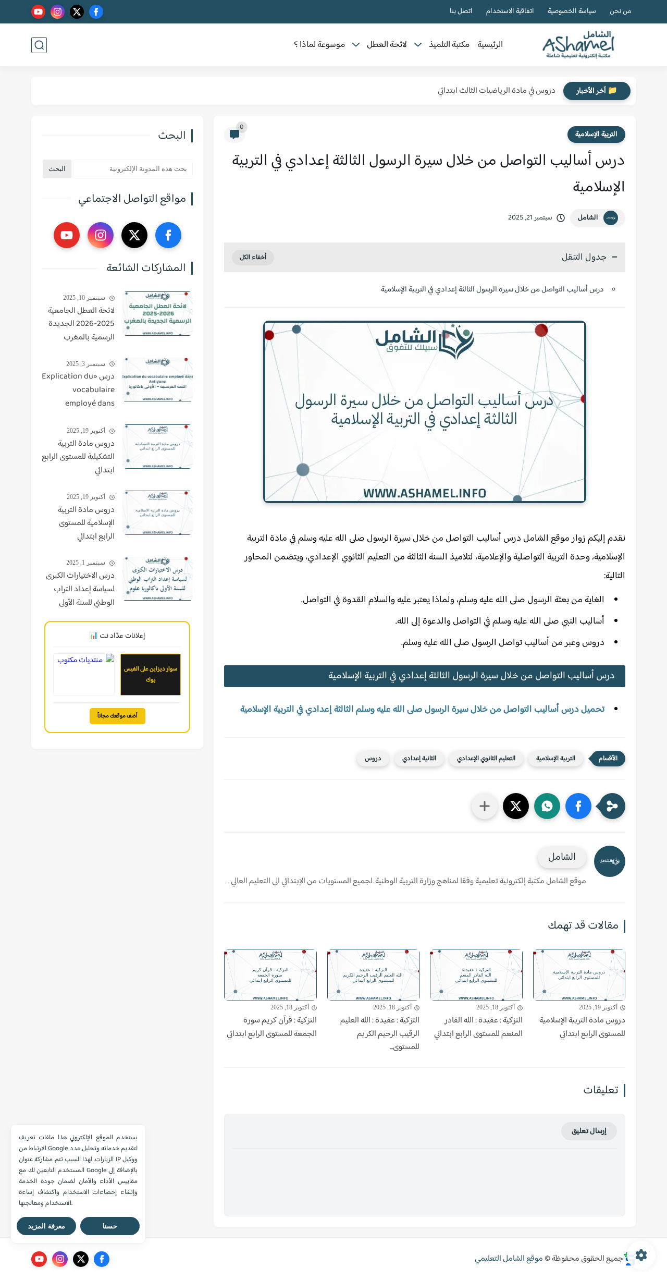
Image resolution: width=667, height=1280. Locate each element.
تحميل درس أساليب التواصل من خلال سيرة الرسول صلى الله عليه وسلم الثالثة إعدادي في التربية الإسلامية (422, 709)
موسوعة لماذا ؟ (319, 45)
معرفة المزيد (46, 1226)
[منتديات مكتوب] (84, 674)
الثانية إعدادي (419, 758)
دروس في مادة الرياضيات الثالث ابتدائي (496, 91)
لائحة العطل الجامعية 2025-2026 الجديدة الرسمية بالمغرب (81, 324)
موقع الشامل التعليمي (509, 1259)
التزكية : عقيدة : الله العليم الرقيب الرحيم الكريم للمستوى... (379, 1034)
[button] (578, 806)
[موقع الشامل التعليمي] (578, 45)
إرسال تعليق (589, 1131)
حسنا (110, 1226)
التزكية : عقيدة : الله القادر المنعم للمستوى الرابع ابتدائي (478, 1027)
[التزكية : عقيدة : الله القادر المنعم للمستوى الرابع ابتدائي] (476, 975)
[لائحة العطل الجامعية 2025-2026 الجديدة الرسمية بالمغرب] (157, 313)
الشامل (588, 218)
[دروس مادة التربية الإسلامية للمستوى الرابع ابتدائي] (579, 975)
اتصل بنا (461, 12)
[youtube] (38, 12)
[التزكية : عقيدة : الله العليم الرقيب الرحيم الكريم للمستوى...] (373, 975)
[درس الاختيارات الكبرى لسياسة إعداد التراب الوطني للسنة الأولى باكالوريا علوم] (157, 579)
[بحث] (39, 45)
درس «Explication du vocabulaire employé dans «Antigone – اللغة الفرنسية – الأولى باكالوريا (78, 391)
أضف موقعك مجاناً (117, 716)
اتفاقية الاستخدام (510, 12)
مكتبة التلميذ (449, 45)
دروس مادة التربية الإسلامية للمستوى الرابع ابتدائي (582, 1027)
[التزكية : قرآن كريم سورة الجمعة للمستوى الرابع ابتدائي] (270, 975)
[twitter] (77, 12)
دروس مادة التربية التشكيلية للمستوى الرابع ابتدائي (78, 457)
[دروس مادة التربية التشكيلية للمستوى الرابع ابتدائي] (157, 446)
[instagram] (58, 12)
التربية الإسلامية (596, 134)
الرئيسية (490, 45)
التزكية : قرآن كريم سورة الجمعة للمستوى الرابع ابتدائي (272, 1027)
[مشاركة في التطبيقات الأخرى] (485, 806)
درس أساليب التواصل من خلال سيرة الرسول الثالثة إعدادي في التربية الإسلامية (492, 289)
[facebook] (96, 12)
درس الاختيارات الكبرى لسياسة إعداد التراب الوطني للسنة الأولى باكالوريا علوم (80, 590)
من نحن (621, 12)
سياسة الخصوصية (572, 12)
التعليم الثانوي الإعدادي (486, 758)
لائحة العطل (387, 45)
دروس (373, 758)
